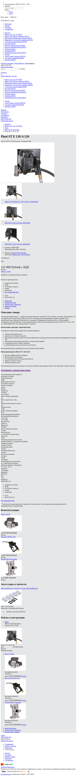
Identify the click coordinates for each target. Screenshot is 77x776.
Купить (3, 270)
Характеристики (10, 302)
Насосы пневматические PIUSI (15, 47)
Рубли (11, 12)
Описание (8, 301)
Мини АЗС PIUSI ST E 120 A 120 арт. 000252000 (21, 202)
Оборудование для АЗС (9, 76)
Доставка (8, 27)
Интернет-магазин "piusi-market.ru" (13, 63)
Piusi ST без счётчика (19, 253)
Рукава (7, 54)
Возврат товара (10, 757)
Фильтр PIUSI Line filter (9, 559)
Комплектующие (10, 306)
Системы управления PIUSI (14, 58)
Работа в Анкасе (10, 746)
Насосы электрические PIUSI (15, 45)
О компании (9, 29)
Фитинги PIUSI (10, 60)
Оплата (7, 26)
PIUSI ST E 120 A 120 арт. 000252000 (17, 223)
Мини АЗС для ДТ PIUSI (13, 34)
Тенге (11, 13)
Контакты (8, 24)
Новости (4, 110)
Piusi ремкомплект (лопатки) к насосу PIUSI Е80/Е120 (19, 588)
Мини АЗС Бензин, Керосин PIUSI (17, 36)
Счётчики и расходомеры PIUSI (16, 42)
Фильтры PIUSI (10, 51)
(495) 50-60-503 (6, 119)
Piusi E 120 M (5, 514)
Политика (8, 758)
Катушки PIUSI (10, 43)
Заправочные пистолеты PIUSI (15, 53)
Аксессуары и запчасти (13, 304)
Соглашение (9, 760)
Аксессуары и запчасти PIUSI (15, 56)
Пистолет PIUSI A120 (8, 537)
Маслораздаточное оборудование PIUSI (18, 38)
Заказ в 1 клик (6, 271)
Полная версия (6, 774)
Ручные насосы (10, 49)
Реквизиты (8, 748)
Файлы (7, 308)
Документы (5, 112)
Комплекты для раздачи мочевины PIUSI (19, 40)
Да (2, 20)
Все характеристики (12, 292)
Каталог (7, 33)
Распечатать (16, 141)
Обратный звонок (7, 67)
